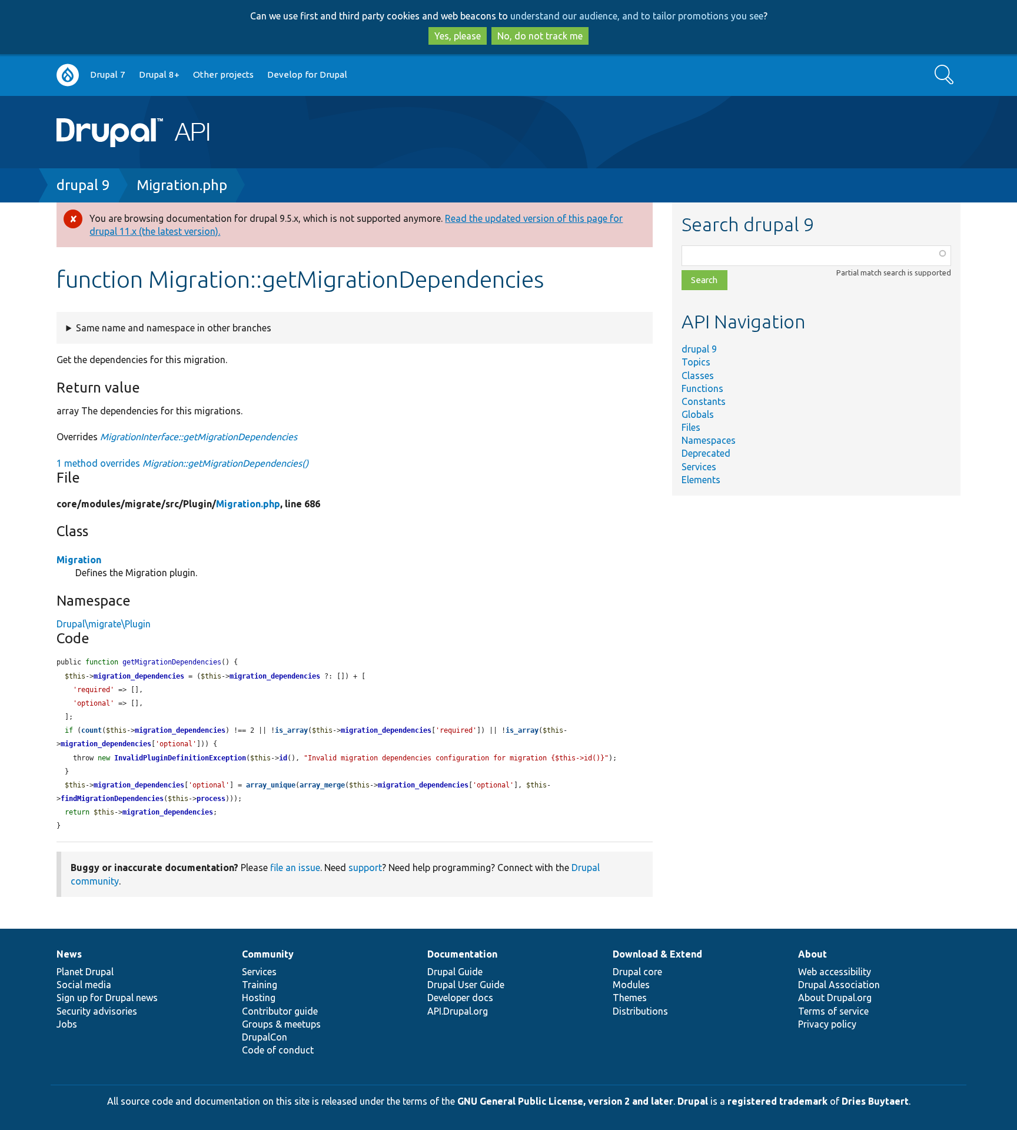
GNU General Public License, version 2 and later (565, 1101)
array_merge (322, 785)
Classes (698, 375)
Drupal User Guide (465, 984)
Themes (630, 997)
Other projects (223, 74)
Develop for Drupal (307, 74)
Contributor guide (280, 1011)
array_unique (270, 785)
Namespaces (709, 440)
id (283, 758)
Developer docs (460, 997)
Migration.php (182, 185)
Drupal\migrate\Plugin (103, 624)
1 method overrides (182, 463)
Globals (698, 414)
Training (259, 984)
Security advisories (96, 1011)
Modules (631, 984)
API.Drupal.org (457, 1011)
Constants (704, 401)
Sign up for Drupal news (107, 997)
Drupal (692, 1101)
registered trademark (777, 1101)
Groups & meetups (281, 1024)
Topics (696, 362)
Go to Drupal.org (67, 75)
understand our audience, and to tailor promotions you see (636, 16)
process (211, 799)
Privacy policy (827, 1024)
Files (691, 427)
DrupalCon (264, 1037)
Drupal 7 (107, 74)
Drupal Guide (455, 971)
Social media (83, 984)
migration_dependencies (139, 676)
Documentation (462, 954)
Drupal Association (839, 984)
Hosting (258, 997)
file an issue (295, 867)
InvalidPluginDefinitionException (180, 758)
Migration (78, 559)
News (69, 954)
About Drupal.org (835, 997)
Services (699, 466)
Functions (702, 388)
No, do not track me (540, 36)
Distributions (640, 1011)
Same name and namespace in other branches (173, 328)
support (365, 867)
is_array (291, 730)
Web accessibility (834, 971)
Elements (701, 479)
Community (268, 954)
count (91, 730)
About (812, 954)
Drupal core (637, 971)
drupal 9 (83, 185)
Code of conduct (278, 1050)
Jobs (66, 1024)
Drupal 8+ (159, 74)
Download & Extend (657, 954)
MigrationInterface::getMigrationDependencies (198, 436)
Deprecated (706, 453)
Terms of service (833, 1011)
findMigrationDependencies (112, 799)
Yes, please (457, 36)
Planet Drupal (85, 971)
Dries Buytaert (875, 1101)
